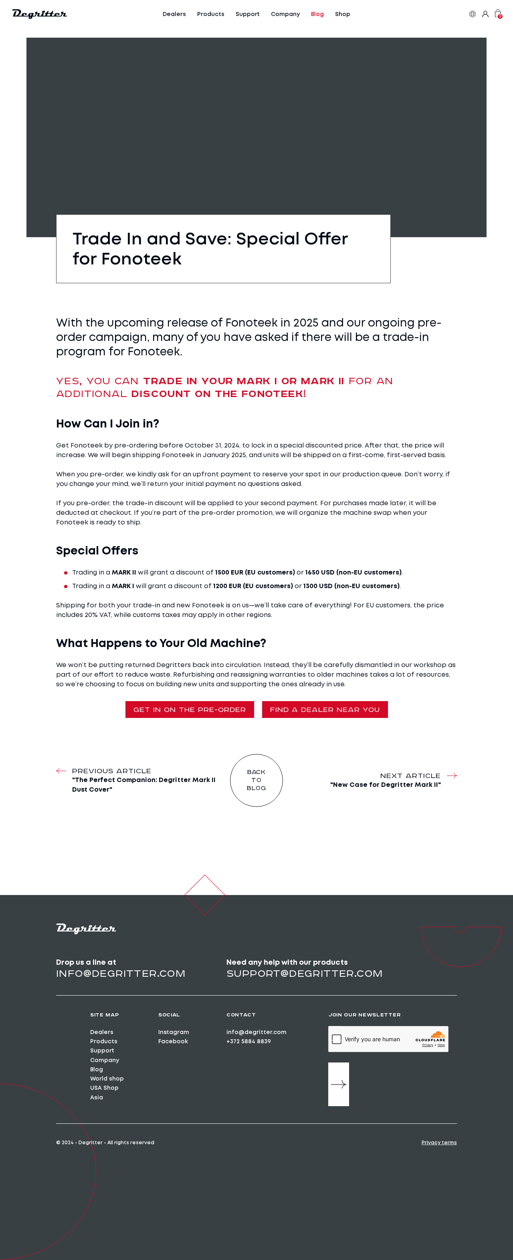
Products (210, 14)
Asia (96, 1097)
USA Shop (104, 1087)
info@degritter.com (121, 973)
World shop (107, 1078)
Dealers (174, 14)
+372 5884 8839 (248, 1041)
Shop (342, 14)
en (472, 14)
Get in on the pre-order (189, 709)
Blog (317, 14)
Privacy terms (439, 1142)
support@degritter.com (304, 973)
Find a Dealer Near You (325, 709)
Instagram (173, 1032)
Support (248, 14)
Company (285, 14)
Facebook (173, 1041)
